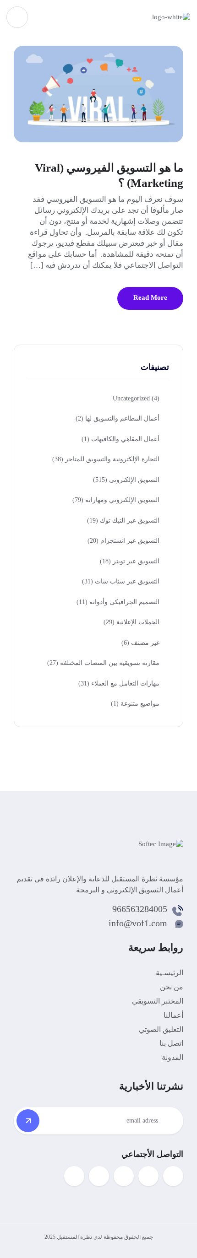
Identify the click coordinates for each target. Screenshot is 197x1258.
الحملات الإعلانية (131, 622)
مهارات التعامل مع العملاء (118, 683)
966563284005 (139, 909)
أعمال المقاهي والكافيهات (120, 439)
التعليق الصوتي (161, 1029)
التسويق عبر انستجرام (123, 540)
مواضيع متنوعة (135, 703)
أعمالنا (173, 1015)
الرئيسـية (169, 973)
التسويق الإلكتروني (126, 479)
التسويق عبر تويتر (129, 561)
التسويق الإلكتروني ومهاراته (115, 500)
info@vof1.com (138, 923)
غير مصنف (140, 642)
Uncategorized (136, 398)
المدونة (172, 1057)
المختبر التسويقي (157, 1001)
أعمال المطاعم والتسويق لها (117, 418)
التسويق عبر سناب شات (120, 581)
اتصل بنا (171, 1043)
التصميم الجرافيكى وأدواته (118, 602)
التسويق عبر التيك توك (123, 520)
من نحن (171, 987)
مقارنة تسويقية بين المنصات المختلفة (103, 662)
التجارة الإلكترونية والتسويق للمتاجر (105, 459)
